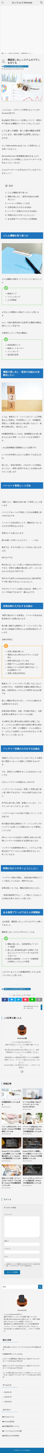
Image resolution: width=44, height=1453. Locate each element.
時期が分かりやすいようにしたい (21, 215)
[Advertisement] (22, 29)
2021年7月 (8, 1397)
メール (7, 1249)
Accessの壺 (22, 1038)
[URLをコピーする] (39, 1000)
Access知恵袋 (9, 1421)
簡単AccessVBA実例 (9, 66)
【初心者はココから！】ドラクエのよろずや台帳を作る (22, 1348)
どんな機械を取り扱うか (18, 192)
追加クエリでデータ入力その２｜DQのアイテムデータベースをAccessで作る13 (21, 1367)
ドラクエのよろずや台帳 (13, 1431)
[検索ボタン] (41, 2)
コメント (8, 1214)
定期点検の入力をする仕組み (20, 207)
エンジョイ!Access (22, 3)
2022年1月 (8, 1392)
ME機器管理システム (22, 66)
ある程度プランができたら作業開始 (22, 219)
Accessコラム (9, 1417)
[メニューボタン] (2, 2)
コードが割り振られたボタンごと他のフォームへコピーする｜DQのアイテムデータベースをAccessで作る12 (22, 1375)
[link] (22, 1071)
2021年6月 (8, 1402)
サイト (6, 1256)
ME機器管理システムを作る (13, 1354)
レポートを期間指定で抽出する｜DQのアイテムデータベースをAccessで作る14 (21, 1360)
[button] (5, 1000)
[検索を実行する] (40, 1287)
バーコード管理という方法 (19, 203)
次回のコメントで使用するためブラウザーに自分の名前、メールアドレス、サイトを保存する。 (23, 1265)
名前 (6, 1241)
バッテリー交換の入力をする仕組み (22, 211)
